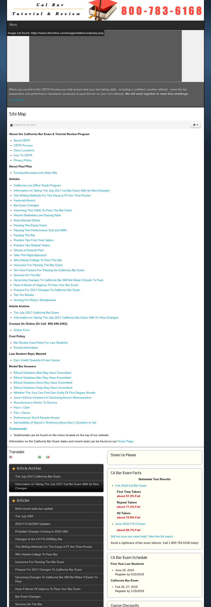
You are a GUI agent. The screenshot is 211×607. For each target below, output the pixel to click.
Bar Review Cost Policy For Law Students (34, 342)
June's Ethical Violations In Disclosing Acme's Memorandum (46, 397)
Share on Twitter (120, 459)
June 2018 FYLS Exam (130, 523)
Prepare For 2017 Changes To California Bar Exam (40, 290)
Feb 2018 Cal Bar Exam (131, 485)
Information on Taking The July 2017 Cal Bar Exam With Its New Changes (55, 190)
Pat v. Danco (15, 412)
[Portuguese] (33, 457)
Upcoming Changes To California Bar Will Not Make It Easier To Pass (52, 280)
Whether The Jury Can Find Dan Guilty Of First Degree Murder (48, 392)
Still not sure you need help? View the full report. (141, 536)
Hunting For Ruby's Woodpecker (28, 300)
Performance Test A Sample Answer (30, 417)
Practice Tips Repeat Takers (25, 245)
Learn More (10, 100)
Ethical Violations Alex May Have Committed (35, 377)
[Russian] (37, 457)
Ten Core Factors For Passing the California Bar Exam (42, 270)
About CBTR (15, 140)
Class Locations (17, 150)
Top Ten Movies (17, 295)
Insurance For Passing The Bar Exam (31, 265)
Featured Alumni (17, 200)
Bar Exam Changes (19, 205)
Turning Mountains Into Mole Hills (28, 173)
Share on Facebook (116, 459)
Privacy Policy (16, 160)
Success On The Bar (20, 275)
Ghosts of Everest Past (22, 250)
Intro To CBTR (16, 155)
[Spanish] (41, 457)
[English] (4, 457)
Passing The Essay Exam (23, 225)
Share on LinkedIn (112, 459)
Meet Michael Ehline (20, 220)
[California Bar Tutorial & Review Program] (99, 10)
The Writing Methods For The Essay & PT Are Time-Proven (45, 195)
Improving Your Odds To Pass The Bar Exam (36, 210)
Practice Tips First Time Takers (27, 240)
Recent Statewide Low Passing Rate (30, 215)
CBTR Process (16, 145)
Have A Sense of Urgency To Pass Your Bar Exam (39, 285)
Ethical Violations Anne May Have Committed (36, 382)
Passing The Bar (18, 235)
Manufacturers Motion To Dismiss (28, 402)
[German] (20, 457)
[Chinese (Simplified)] (12, 457)
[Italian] (24, 457)
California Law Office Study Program (30, 185)
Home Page (119, 441)
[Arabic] (8, 457)
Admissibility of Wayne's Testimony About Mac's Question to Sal (48, 422)
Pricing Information (19, 347)
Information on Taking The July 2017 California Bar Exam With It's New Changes (59, 317)
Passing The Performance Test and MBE (33, 230)
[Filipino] (16, 457)
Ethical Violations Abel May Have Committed (35, 372)
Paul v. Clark (15, 407)
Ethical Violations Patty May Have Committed (36, 387)
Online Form (15, 330)
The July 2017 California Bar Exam (29, 312)
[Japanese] (28, 457)
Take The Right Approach (23, 255)
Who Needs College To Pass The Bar (31, 260)
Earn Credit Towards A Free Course (30, 360)
